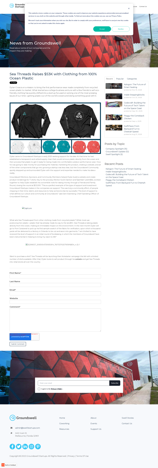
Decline (121, 29)
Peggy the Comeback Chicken (120, 180)
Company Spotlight (116, 149)
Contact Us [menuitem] (143, 6)
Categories (132, 79)
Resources (64, 429)
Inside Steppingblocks (116, 172)
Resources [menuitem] (133, 6)
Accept (102, 29)
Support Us (96, 429)
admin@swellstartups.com (27, 428)
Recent (109, 79)
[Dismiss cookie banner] (129, 8)
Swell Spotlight (114, 154)
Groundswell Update (117, 152)
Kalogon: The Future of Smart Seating (123, 169)
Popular (120, 79)
